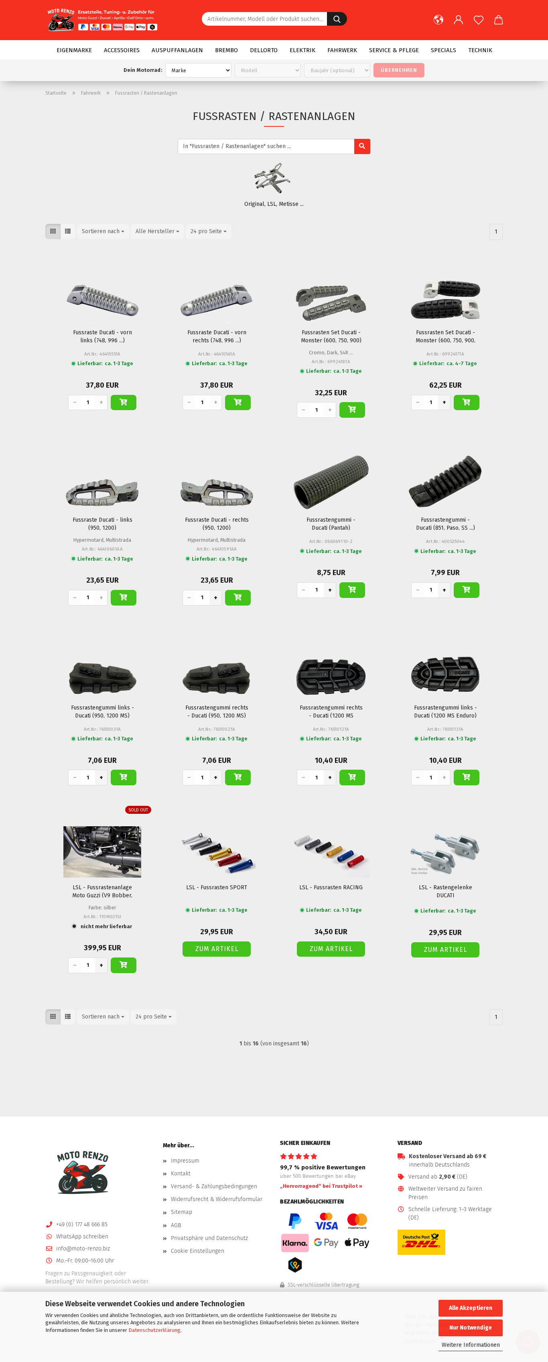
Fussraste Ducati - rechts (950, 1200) (217, 523)
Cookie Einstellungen (197, 1251)
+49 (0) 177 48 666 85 (82, 1224)
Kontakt (181, 1173)
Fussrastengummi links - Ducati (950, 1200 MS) (102, 711)
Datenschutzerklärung (154, 1330)
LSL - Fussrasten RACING (331, 887)
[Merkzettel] (479, 24)
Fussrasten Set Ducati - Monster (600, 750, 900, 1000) (445, 336)
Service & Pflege (394, 50)
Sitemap (181, 1212)
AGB (176, 1225)
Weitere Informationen (471, 1345)
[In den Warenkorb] (123, 403)
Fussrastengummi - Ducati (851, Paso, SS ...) (445, 523)
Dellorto (264, 50)
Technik (480, 50)
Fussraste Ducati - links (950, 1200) (102, 523)
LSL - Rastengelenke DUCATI (445, 891)
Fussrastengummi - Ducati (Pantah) (330, 523)
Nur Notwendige (470, 1327)
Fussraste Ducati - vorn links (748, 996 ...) (102, 336)
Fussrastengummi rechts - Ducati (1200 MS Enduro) (331, 711)
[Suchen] (362, 146)
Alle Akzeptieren (470, 1308)
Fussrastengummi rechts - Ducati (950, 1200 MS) (216, 711)
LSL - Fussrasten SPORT (216, 887)
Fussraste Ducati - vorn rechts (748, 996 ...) (216, 336)
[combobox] (103, 231)
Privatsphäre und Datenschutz (209, 1238)
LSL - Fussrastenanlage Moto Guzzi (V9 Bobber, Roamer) (102, 891)
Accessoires (122, 50)
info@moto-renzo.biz (83, 1248)
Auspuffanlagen (177, 50)
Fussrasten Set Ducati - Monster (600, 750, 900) (331, 336)
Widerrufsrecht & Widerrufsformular (216, 1199)
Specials (443, 50)
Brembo (226, 50)
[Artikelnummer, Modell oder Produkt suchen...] (337, 19)
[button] (438, 24)
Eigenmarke (74, 50)
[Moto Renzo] (104, 20)
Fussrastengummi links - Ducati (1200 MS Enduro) (445, 711)
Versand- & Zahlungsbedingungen (214, 1186)
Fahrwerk (342, 50)
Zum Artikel (216, 949)
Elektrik (302, 50)
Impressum (185, 1160)
